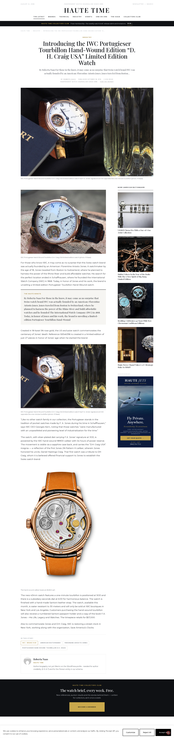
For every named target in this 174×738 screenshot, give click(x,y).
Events (88, 17)
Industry (77, 17)
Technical (64, 17)
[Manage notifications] (168, 733)
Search (150, 4)
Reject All (147, 732)
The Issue (115, 17)
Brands (52, 17)
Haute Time (25, 31)
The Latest (39, 17)
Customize (130, 732)
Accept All (163, 732)
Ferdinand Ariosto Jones (76, 643)
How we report (107, 82)
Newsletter (138, 4)
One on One (101, 17)
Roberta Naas (69, 79)
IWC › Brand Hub (29, 643)
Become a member (87, 707)
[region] (87, 731)
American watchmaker (50, 643)
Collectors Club (132, 17)
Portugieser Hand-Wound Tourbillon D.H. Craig (44, 648)
